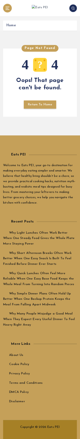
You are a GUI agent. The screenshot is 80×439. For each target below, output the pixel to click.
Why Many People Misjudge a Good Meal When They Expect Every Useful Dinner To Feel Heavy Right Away (39, 319)
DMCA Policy (19, 392)
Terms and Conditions (25, 383)
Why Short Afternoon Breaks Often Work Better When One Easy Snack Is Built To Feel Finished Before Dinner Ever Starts (37, 258)
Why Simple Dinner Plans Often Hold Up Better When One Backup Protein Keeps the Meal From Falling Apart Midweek (37, 299)
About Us (16, 355)
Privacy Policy (19, 373)
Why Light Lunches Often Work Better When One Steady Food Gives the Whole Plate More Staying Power (38, 238)
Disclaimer (17, 401)
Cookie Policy (19, 364)
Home (11, 25)
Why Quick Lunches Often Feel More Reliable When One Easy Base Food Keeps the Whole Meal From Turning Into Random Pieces (38, 279)
